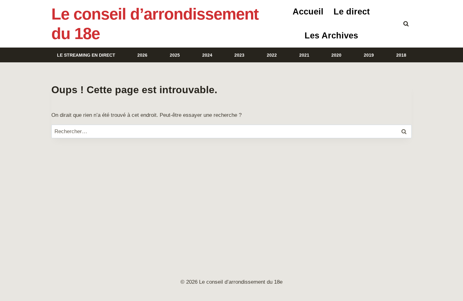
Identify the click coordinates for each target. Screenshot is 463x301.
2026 (142, 55)
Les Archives (331, 35)
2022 (272, 55)
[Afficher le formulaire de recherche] (406, 24)
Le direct (352, 11)
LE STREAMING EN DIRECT (86, 55)
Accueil (308, 11)
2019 (369, 55)
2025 (175, 55)
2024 (207, 55)
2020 (336, 55)
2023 (239, 55)
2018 (401, 55)
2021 (304, 55)
